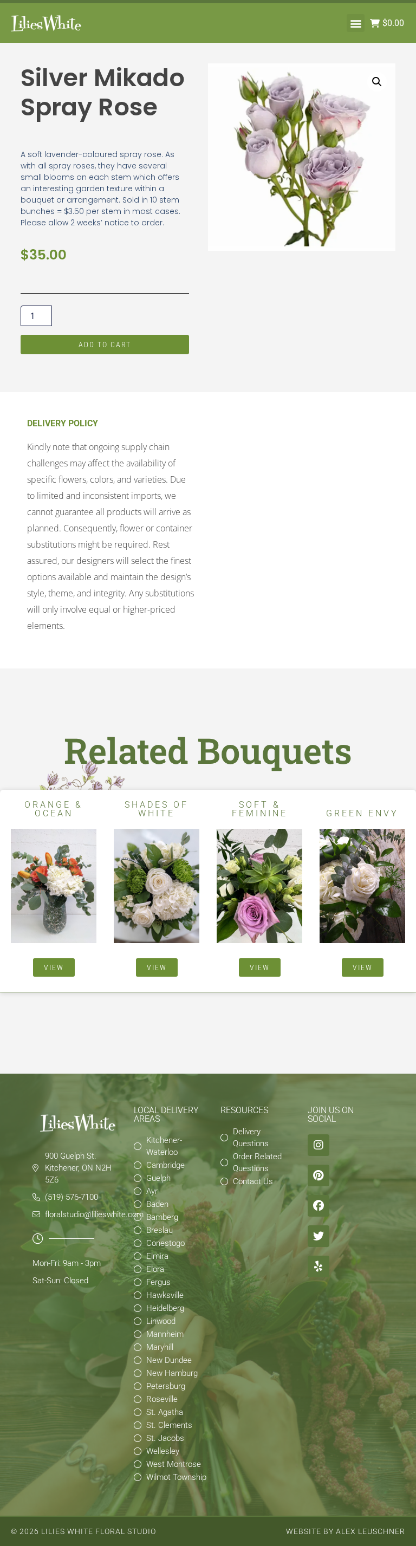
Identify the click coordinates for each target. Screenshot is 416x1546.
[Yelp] (318, 1266)
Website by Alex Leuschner (345, 1531)
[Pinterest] (318, 1175)
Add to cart (105, 344)
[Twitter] (318, 1236)
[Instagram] (318, 1145)
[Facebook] (318, 1206)
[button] (356, 23)
